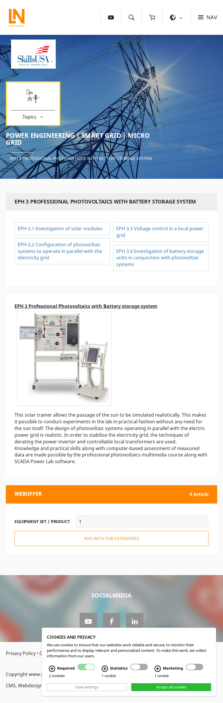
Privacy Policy (20, 653)
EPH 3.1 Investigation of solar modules (60, 228)
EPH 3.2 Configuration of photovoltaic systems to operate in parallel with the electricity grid (60, 251)
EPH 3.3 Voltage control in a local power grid (160, 231)
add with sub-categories (111, 538)
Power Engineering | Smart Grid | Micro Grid (78, 139)
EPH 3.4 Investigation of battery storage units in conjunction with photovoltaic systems (160, 258)
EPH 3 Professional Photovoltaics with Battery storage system (81, 158)
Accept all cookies (171, 687)
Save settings (86, 687)
